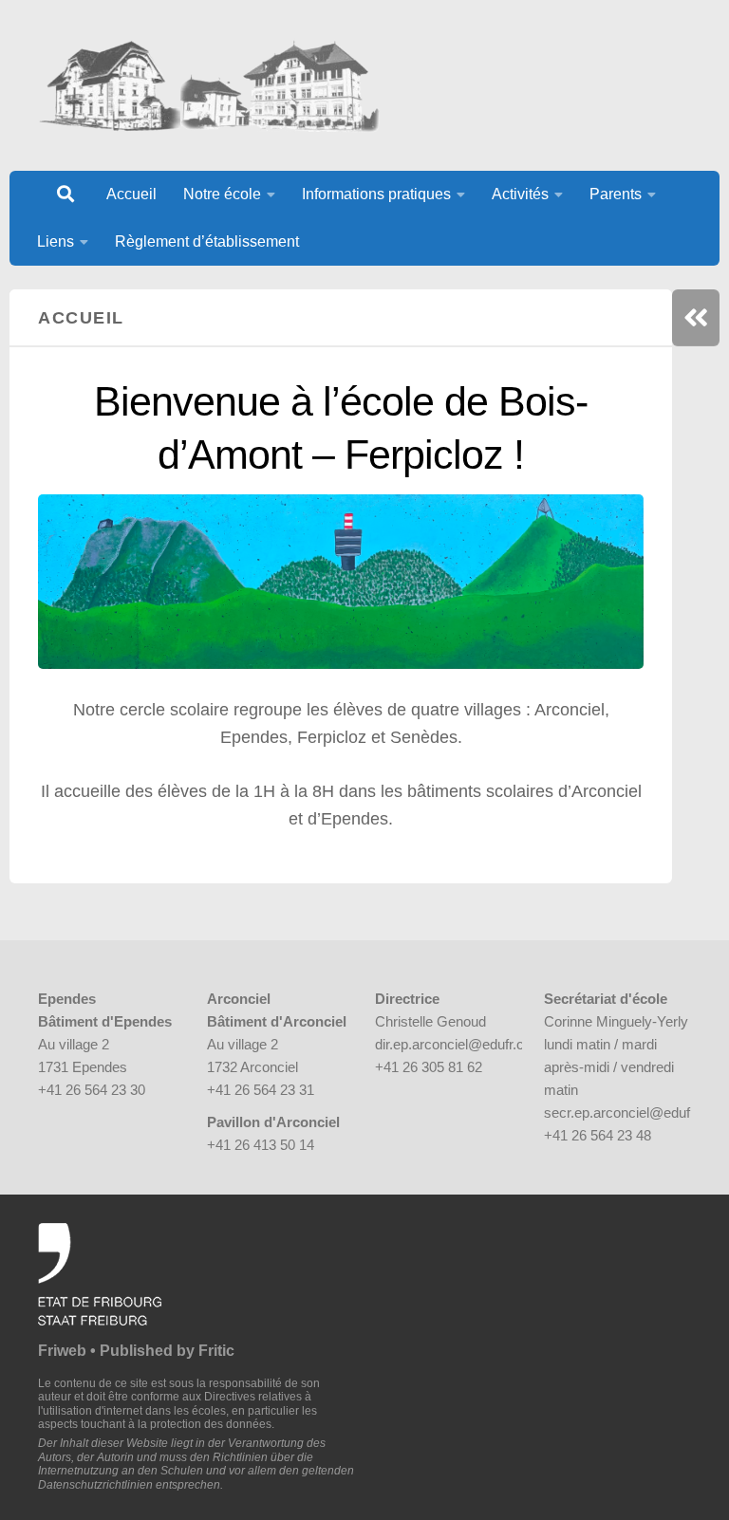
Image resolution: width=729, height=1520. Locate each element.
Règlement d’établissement (207, 241)
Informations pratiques (376, 194)
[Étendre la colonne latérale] (696, 317)
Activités (520, 194)
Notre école (222, 194)
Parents (615, 194)
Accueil (131, 194)
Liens (55, 241)
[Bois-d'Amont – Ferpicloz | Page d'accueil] (209, 85)
